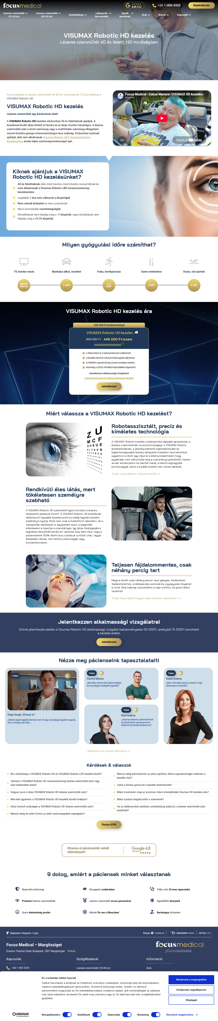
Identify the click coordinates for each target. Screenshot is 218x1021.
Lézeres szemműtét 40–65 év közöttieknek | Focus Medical (63, 94)
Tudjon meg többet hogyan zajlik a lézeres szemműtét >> (146, 598)
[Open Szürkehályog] (85, 15)
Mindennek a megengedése (191, 979)
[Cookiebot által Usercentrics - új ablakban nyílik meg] (21, 1014)
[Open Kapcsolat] (190, 15)
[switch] (96, 1014)
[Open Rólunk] (168, 15)
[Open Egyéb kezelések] (132, 13)
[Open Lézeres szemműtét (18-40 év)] (26, 13)
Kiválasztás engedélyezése (191, 989)
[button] (67, 676)
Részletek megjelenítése (179, 1014)
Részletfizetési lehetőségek (107, 344)
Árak (148, 968)
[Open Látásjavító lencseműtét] (110, 13)
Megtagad (191, 1000)
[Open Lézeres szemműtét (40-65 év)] (59, 13)
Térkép (71, 951)
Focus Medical (15, 94)
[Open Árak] (149, 15)
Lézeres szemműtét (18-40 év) (93, 968)
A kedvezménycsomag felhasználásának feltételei (109, 378)
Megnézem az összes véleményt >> (109, 750)
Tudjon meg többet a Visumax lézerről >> (136, 473)
